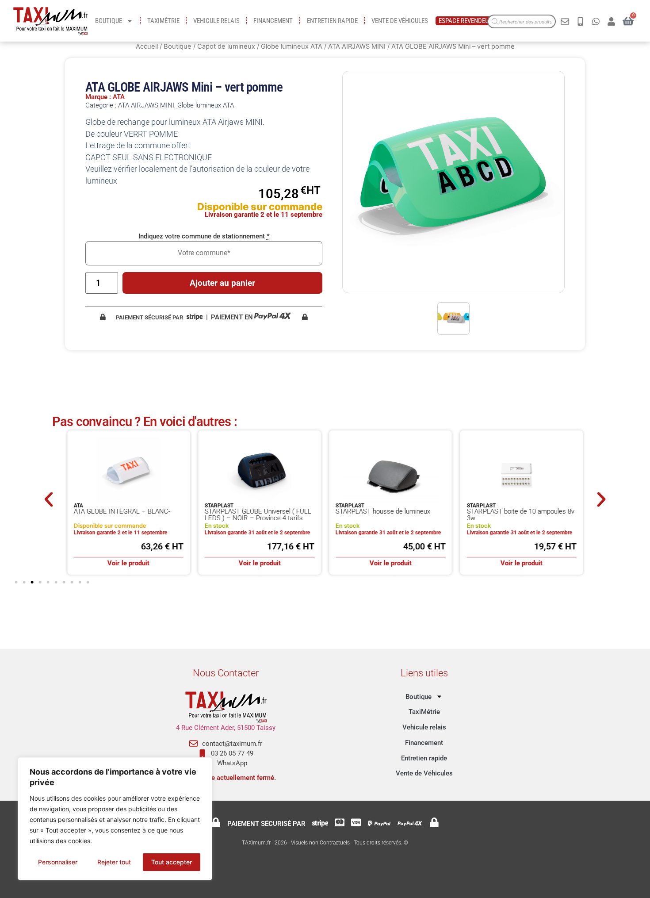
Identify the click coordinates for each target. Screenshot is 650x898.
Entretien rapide (332, 21)
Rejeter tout (114, 862)
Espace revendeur (465, 21)
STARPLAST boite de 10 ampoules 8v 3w (520, 514)
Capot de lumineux (226, 46)
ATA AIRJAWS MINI (357, 46)
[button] (48, 499)
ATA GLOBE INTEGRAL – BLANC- (122, 511)
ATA (78, 506)
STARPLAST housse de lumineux (383, 511)
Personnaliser (57, 862)
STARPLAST (219, 506)
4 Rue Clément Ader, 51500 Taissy (225, 728)
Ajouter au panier (222, 283)
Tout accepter (171, 862)
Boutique (108, 21)
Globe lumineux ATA (291, 46)
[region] (115, 818)
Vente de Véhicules (399, 21)
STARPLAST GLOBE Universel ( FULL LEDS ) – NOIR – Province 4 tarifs (258, 514)
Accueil (147, 46)
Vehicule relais (216, 21)
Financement (273, 21)
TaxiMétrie (163, 21)
